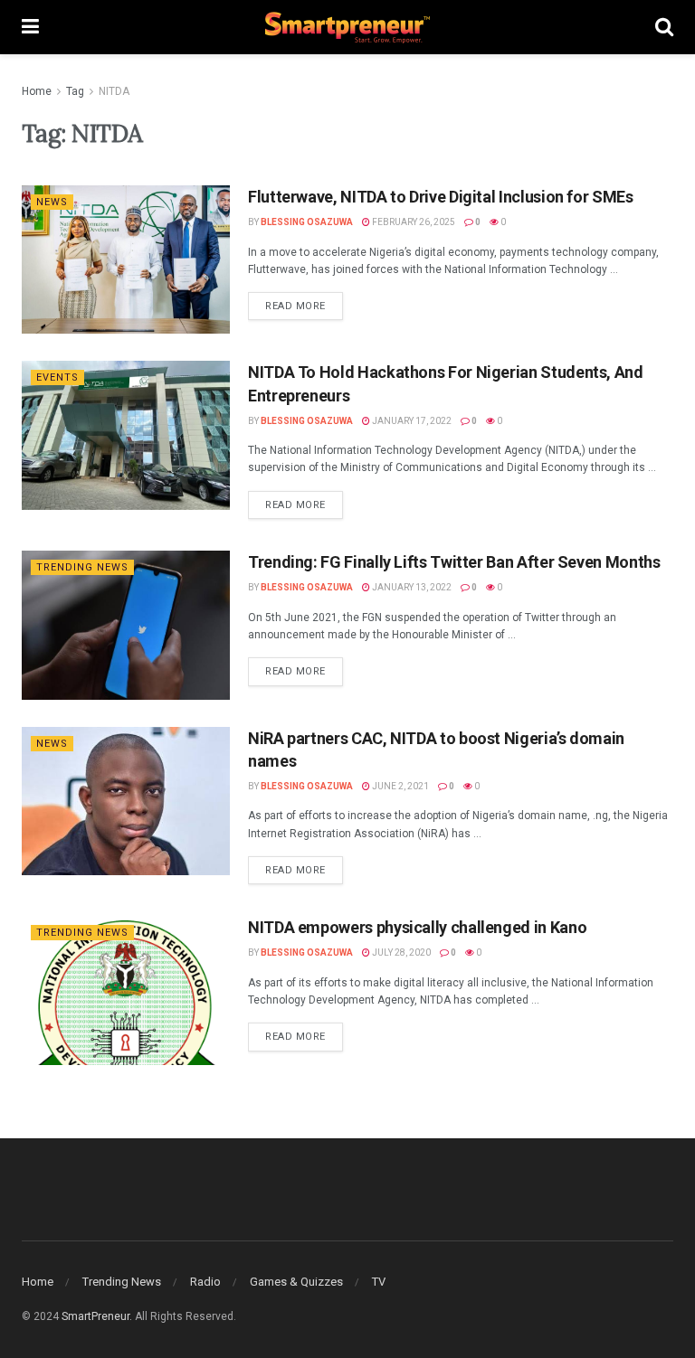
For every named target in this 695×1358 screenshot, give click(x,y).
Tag (75, 91)
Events (57, 377)
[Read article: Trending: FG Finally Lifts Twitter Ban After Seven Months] (126, 625)
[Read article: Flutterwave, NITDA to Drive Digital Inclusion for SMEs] (126, 259)
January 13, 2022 (411, 587)
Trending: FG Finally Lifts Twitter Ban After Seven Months (454, 561)
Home (37, 91)
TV (379, 1281)
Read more (304, 302)
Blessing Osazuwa (307, 222)
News (52, 202)
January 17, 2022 (411, 421)
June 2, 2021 (399, 786)
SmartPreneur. (97, 1316)
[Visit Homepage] (347, 27)
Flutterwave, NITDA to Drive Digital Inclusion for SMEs (440, 196)
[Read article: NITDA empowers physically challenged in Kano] (126, 990)
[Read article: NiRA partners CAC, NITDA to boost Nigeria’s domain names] (126, 801)
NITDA (114, 91)
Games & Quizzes (296, 1281)
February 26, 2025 (412, 222)
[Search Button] (664, 27)
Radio (205, 1281)
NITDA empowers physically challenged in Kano (417, 927)
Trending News (82, 567)
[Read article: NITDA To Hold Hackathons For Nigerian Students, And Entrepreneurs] (126, 435)
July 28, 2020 (400, 952)
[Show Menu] (30, 27)
